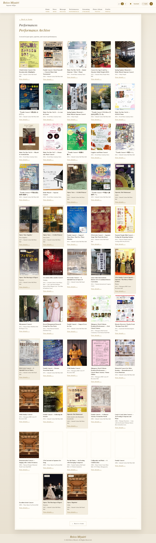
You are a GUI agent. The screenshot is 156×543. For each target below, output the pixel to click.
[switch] (134, 3)
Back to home (78, 523)
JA (119, 4)
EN (122, 4)
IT (125, 4)
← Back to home (25, 19)
